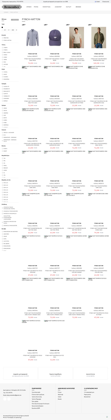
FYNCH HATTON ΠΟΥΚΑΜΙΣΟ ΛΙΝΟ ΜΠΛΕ (32, 59)
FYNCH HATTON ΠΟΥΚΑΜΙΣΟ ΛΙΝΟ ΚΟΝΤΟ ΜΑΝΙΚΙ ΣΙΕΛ (54, 313)
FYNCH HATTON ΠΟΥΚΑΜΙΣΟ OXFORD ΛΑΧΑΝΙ (76, 271)
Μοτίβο (4, 229)
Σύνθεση (4, 204)
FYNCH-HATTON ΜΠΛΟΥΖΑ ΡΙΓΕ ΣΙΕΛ (54, 356)
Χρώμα (4, 105)
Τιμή (3, 24)
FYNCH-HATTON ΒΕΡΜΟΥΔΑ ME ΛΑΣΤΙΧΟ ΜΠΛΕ (54, 229)
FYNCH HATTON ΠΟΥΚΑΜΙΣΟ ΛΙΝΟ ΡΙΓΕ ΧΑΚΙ (32, 102)
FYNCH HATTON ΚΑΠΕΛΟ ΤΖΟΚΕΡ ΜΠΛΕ (54, 59)
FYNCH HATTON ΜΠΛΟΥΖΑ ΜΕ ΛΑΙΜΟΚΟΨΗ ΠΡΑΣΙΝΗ (32, 144)
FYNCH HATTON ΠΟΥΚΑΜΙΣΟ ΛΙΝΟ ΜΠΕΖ (76, 144)
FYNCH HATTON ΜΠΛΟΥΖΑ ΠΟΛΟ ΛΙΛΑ (54, 271)
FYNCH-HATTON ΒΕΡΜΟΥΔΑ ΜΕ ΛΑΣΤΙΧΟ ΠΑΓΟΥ (77, 229)
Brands (4, 35)
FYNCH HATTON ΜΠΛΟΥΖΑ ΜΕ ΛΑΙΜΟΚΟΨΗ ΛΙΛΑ (98, 102)
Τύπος (3, 45)
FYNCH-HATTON (32, 54)
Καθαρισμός (15, 19)
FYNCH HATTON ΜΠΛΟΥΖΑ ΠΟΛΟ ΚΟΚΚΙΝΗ (32, 356)
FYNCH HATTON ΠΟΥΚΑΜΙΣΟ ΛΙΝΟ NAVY (54, 186)
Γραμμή (4, 83)
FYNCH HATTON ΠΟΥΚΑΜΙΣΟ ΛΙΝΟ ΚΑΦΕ (76, 186)
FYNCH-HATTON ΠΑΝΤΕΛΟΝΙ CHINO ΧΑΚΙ (98, 229)
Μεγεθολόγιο (5, 155)
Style (3, 69)
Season (4, 130)
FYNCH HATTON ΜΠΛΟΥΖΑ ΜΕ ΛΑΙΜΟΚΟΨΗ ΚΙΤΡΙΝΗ (76, 102)
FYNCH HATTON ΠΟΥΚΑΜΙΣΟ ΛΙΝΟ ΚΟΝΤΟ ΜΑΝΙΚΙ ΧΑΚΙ (32, 313)
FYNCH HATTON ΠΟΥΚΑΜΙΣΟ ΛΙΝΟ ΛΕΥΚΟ (54, 102)
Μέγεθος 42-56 (6, 180)
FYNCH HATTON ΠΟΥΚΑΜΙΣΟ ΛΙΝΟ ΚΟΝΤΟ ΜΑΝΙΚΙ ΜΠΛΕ (76, 313)
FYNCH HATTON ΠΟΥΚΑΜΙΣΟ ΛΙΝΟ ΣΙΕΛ (98, 186)
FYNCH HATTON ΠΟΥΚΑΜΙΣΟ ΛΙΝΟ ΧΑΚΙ (32, 186)
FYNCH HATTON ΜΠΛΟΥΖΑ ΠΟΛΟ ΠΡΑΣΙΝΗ (32, 271)
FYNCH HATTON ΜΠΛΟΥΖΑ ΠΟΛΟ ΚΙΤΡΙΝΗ (98, 313)
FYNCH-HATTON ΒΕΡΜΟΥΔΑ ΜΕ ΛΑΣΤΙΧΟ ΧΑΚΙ (32, 229)
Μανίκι (4, 146)
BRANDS (6, 12)
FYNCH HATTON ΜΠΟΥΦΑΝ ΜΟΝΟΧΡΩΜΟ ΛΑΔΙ (99, 59)
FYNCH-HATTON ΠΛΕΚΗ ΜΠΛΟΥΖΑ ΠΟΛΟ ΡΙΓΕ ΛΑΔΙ (76, 59)
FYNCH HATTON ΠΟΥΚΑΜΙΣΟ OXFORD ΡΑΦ (98, 271)
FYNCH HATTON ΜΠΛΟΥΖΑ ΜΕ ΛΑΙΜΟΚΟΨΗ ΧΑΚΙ (54, 144)
